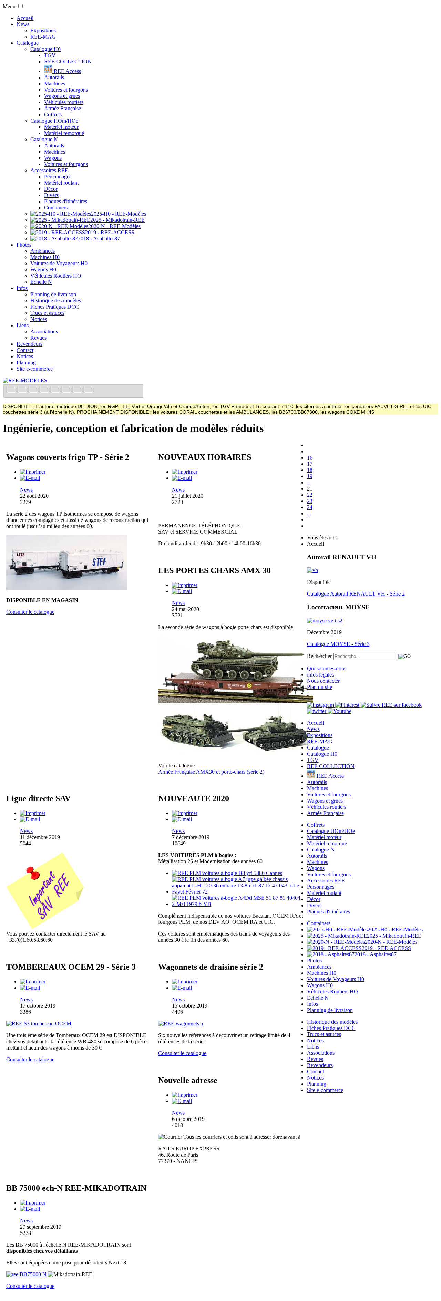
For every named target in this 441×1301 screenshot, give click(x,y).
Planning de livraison (53, 294)
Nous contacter (323, 681)
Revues (38, 338)
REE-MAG (43, 37)
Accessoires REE (49, 170)
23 (309, 501)
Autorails (54, 77)
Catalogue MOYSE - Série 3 (338, 644)
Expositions (43, 30)
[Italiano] (45, 390)
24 (309, 507)
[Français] (12, 390)
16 (309, 458)
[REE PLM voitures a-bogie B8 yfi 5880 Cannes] (227, 873)
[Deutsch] (34, 390)
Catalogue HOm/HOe (54, 121)
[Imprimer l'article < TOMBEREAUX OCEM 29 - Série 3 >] (32, 981)
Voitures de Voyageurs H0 (59, 263)
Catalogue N (44, 139)
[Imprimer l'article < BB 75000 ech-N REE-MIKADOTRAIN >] (32, 1203)
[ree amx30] (235, 701)
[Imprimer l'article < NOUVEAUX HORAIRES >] (184, 472)
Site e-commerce (35, 369)
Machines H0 (45, 257)
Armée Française (62, 108)
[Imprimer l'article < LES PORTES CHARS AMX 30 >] (184, 585)
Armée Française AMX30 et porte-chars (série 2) (211, 772)
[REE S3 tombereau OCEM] (38, 1023)
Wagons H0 (43, 269)
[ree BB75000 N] (26, 1274)
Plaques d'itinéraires (65, 201)
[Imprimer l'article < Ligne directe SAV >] (32, 813)
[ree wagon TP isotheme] (66, 588)
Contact (25, 350)
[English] (23, 390)
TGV (50, 55)
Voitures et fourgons (66, 90)
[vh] (312, 570)
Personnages (57, 176)
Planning (26, 362)
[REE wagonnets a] (180, 1023)
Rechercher (319, 656)
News (23, 24)
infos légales (320, 675)
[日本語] (88, 390)
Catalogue (28, 43)
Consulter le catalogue (30, 612)
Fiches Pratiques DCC (54, 307)
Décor (51, 189)
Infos (22, 288)
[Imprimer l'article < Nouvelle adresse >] (184, 1095)
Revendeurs (29, 344)
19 (309, 476)
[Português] (67, 390)
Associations (44, 331)
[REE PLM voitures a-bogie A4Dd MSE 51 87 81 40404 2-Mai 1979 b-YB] (237, 904)
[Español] (56, 390)
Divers (51, 195)
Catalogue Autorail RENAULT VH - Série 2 (356, 594)
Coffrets (53, 114)
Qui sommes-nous (326, 668)
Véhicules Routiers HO (55, 276)
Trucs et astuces (47, 313)
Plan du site (319, 687)
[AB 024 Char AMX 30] (235, 754)
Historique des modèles (55, 300)
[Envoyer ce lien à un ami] (30, 478)
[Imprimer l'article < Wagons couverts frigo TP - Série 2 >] (32, 472)
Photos (24, 245)
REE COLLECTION (68, 61)
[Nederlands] (78, 390)
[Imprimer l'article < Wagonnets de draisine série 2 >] (184, 981)
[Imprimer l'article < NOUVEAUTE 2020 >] (184, 813)
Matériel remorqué (64, 133)
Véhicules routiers (63, 102)
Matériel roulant (61, 183)
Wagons (53, 158)
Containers (56, 207)
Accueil (25, 18)
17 (309, 464)
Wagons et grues (62, 96)
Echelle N (41, 282)
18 (309, 470)
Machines (54, 83)
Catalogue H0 (45, 49)
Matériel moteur (61, 127)
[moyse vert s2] (324, 620)
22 (309, 495)
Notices (38, 319)
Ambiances (42, 251)
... (309, 482)
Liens (23, 325)
